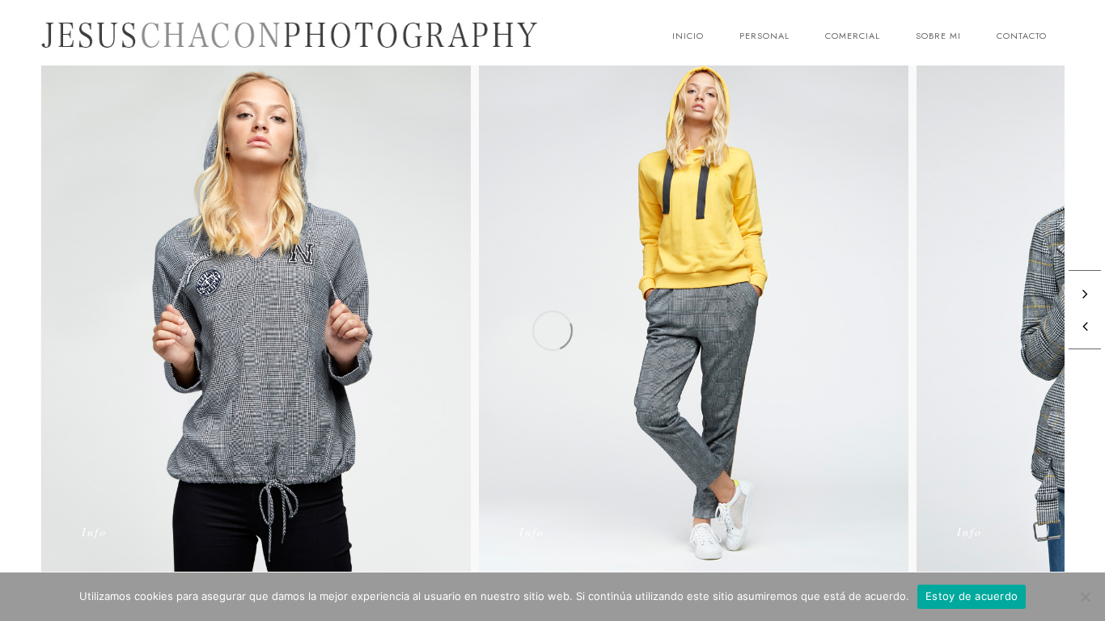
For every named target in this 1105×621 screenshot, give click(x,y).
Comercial (852, 35)
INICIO (688, 35)
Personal (764, 35)
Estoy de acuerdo (971, 595)
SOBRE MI (938, 35)
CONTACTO (1022, 35)
